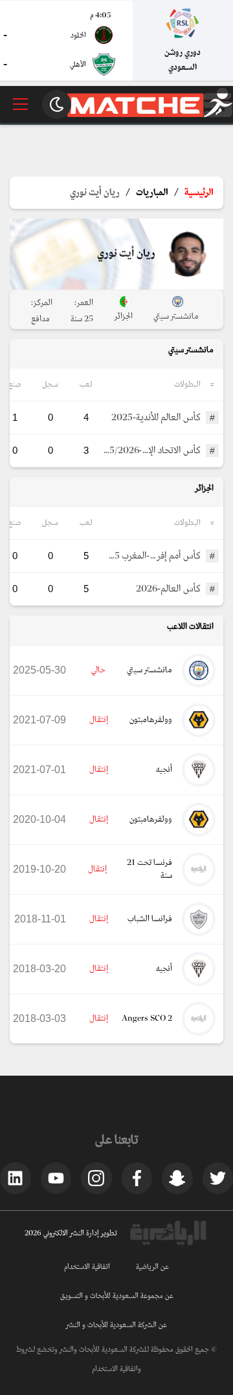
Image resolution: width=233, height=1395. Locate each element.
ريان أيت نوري (95, 192)
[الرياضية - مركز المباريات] (150, 115)
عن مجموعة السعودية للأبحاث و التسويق (116, 1296)
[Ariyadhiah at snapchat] (177, 1177)
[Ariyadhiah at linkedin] (15, 1177)
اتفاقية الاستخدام (87, 1267)
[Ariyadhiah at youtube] (56, 1177)
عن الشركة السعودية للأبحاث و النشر (116, 1325)
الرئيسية (199, 192)
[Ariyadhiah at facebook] (137, 1177)
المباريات (152, 192)
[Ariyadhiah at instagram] (96, 1177)
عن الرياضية (152, 1267)
